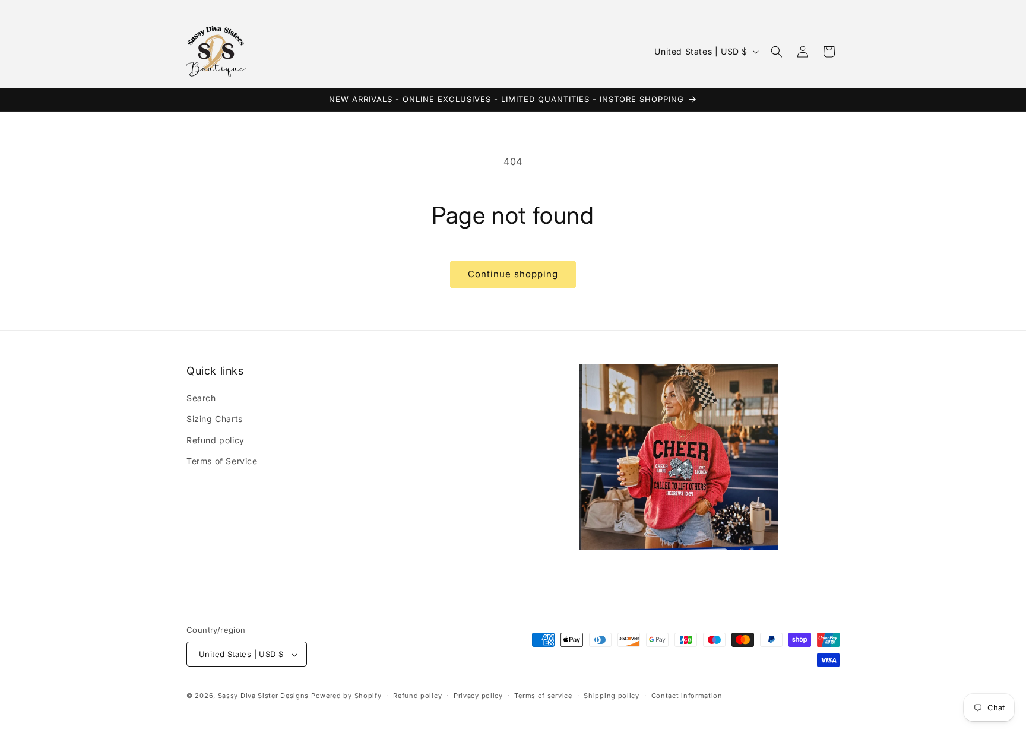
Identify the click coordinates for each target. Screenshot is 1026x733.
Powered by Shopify (346, 696)
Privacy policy (478, 695)
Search (201, 399)
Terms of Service (222, 461)
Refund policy (215, 440)
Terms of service (543, 695)
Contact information (687, 695)
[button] (777, 52)
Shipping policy (611, 695)
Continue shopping (513, 274)
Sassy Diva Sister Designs (263, 696)
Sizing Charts (214, 419)
